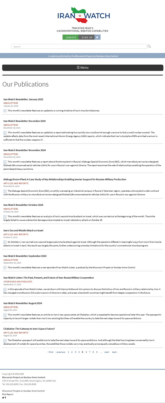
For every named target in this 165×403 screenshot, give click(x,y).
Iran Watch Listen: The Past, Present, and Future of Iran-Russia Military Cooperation (48, 277)
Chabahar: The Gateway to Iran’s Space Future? (29, 328)
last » (115, 352)
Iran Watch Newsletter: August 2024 (22, 303)
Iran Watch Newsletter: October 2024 (23, 205)
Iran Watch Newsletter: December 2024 (24, 121)
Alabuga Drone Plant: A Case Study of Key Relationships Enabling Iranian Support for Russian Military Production (64, 179)
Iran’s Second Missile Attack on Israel (23, 230)
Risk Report (7, 394)
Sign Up (87, 37)
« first (50, 352)
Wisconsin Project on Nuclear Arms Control (23, 377)
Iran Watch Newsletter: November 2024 (24, 150)
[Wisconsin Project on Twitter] (98, 37)
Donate (71, 37)
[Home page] (82, 22)
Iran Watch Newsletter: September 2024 (24, 256)
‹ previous (60, 352)
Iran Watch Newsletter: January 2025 (23, 99)
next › (107, 352)
